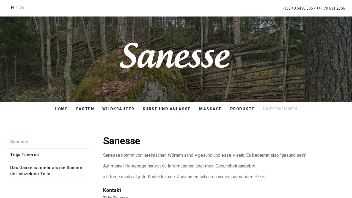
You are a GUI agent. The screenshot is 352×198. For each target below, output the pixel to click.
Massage (210, 109)
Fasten (85, 109)
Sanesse (19, 141)
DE (22, 7)
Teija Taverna (24, 154)
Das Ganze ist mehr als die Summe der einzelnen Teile (46, 170)
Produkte (242, 109)
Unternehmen (280, 109)
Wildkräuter (118, 109)
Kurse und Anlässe (167, 109)
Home (61, 109)
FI (12, 7)
